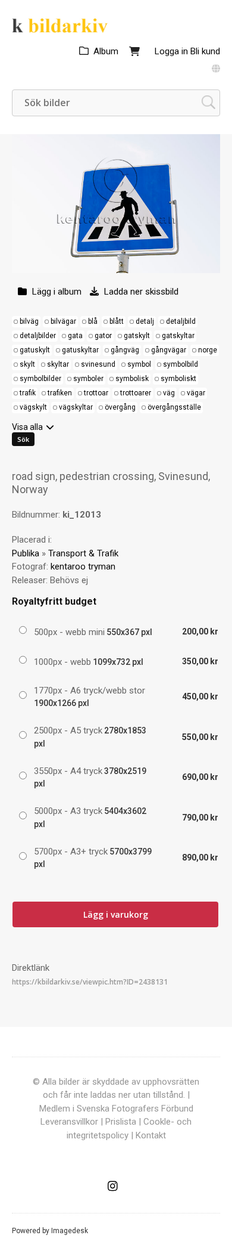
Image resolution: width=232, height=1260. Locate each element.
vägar (196, 393)
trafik (28, 393)
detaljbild (181, 321)
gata (75, 336)
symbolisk (132, 378)
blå (93, 321)
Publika (25, 553)
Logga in (171, 51)
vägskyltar (76, 407)
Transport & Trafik (83, 553)
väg (169, 393)
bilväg (29, 321)
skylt (27, 364)
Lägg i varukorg (115, 914)
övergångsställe (174, 407)
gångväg (125, 350)
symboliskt (178, 378)
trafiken (60, 393)
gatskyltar (178, 336)
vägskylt (33, 407)
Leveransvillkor (69, 1121)
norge (207, 350)
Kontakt (151, 1135)
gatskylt (137, 336)
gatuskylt (35, 350)
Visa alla (27, 427)
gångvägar (168, 350)
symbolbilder (40, 378)
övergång (120, 407)
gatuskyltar (80, 350)
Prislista (120, 1121)
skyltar (58, 364)
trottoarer (135, 393)
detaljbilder (38, 336)
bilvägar (63, 321)
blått (116, 321)
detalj (145, 321)
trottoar (96, 393)
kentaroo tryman (83, 566)
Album (105, 51)
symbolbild (180, 364)
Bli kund (205, 51)
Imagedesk (69, 1231)
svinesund (98, 364)
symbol (139, 364)
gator (103, 336)
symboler (88, 378)
